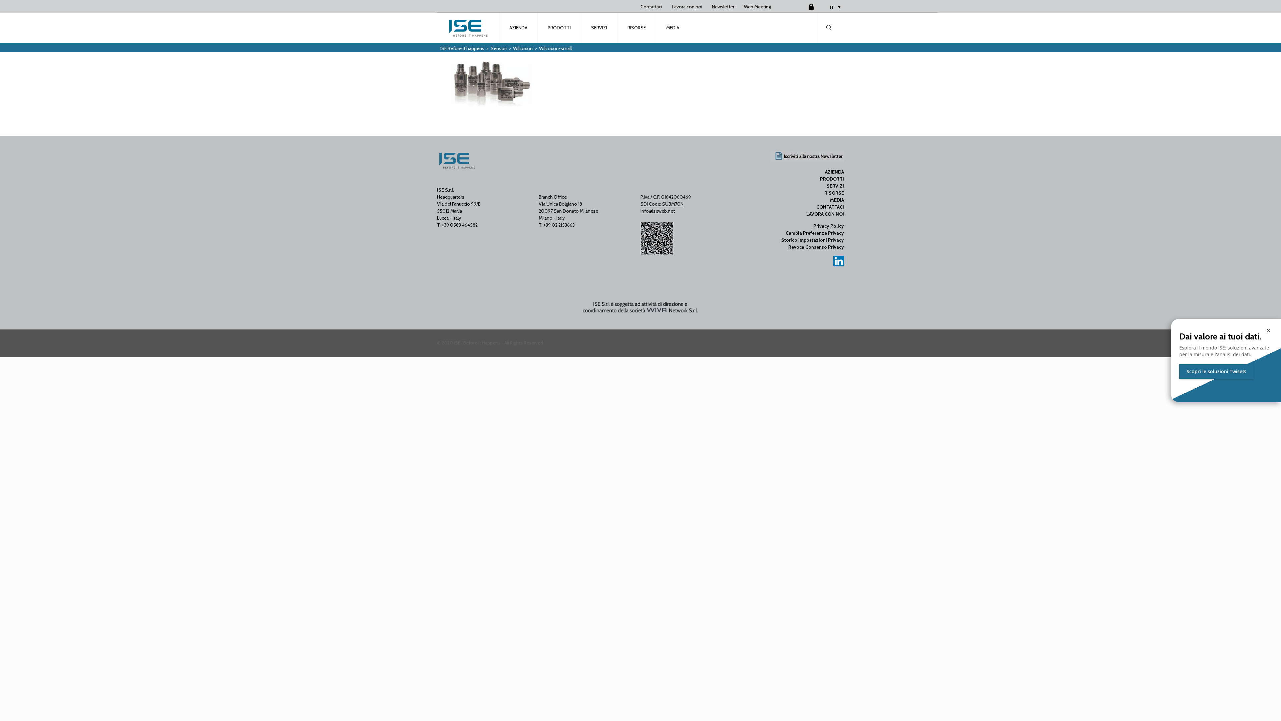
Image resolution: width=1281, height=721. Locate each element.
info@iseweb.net (657, 211)
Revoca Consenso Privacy (816, 247)
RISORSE (834, 193)
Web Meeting (757, 7)
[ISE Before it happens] (468, 28)
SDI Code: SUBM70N (662, 204)
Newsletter (723, 7)
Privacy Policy (828, 226)
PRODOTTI (832, 179)
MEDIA (837, 200)
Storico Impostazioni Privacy (812, 240)
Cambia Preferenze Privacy (815, 233)
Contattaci (651, 7)
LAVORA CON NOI (825, 214)
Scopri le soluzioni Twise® (1216, 371)
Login (803, 7)
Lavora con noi (687, 7)
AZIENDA (834, 172)
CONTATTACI (830, 207)
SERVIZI (835, 186)
